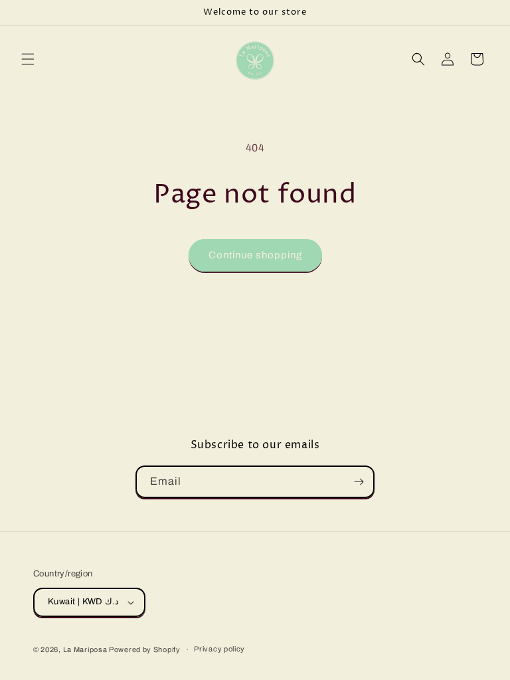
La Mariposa (86, 649)
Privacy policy (219, 649)
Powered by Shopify (145, 649)
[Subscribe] (358, 482)
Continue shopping (255, 255)
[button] (27, 59)
